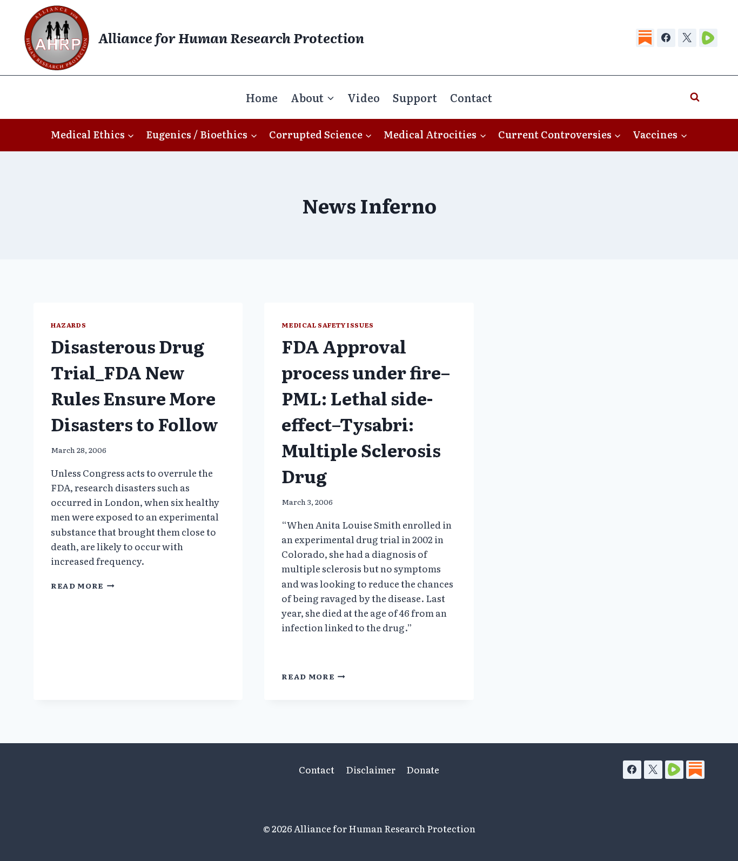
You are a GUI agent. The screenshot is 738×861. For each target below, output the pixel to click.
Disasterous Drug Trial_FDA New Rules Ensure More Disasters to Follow (134, 385)
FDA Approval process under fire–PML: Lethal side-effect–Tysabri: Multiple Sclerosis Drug (365, 411)
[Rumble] (708, 38)
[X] (687, 38)
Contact (471, 97)
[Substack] (645, 38)
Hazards (68, 325)
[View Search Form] (695, 97)
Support (415, 97)
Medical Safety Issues (327, 325)
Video (363, 97)
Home (262, 97)
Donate (422, 769)
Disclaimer (370, 769)
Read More (83, 585)
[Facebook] (666, 38)
